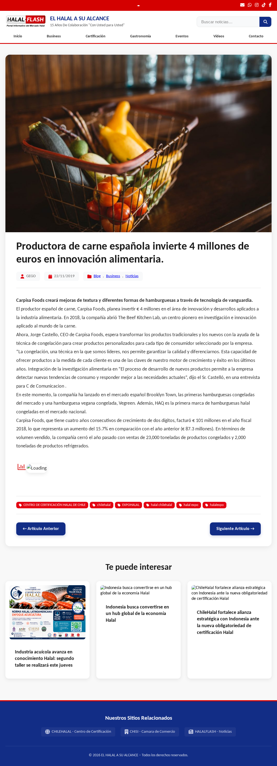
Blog (97, 276)
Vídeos (218, 36)
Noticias (132, 276)
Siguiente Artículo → (235, 529)
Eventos (182, 36)
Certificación (95, 36)
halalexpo (217, 505)
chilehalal (104, 505)
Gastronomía (140, 36)
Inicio (18, 36)
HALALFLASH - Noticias (213, 732)
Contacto (256, 36)
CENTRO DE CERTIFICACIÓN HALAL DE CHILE (54, 505)
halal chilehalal (161, 505)
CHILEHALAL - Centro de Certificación (81, 732)
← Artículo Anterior (41, 529)
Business (54, 36)
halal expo (191, 505)
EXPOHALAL (130, 505)
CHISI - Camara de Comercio (152, 732)
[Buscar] (265, 22)
